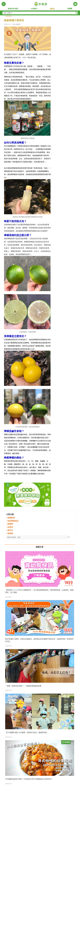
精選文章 (39, 547)
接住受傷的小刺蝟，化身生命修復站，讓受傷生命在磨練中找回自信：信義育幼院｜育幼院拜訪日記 (39, 640)
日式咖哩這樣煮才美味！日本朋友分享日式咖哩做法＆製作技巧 (28, 779)
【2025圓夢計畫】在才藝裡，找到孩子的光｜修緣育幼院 (26, 732)
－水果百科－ (8, 16)
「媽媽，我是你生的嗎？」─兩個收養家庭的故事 (23, 686)
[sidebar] (4, 4)
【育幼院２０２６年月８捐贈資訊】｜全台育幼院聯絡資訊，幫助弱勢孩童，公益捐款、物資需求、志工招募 (39, 591)
